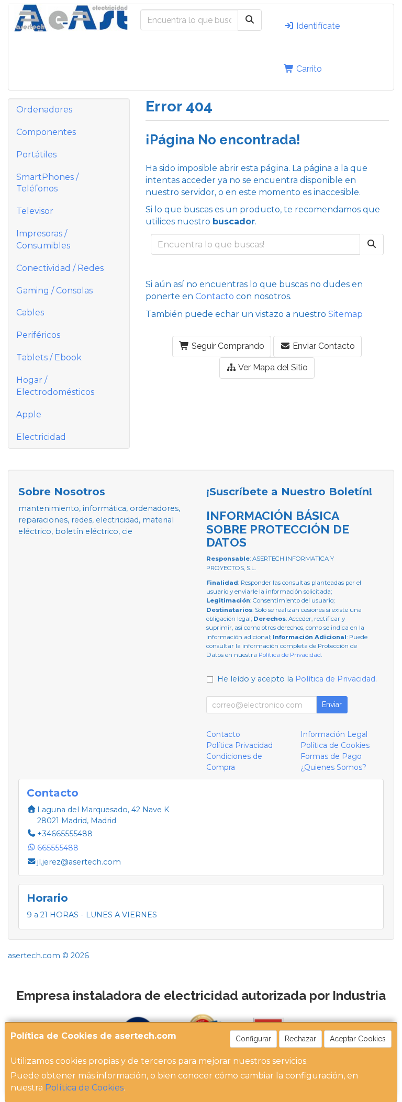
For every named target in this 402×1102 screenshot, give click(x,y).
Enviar (332, 704)
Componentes (46, 132)
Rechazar (300, 1039)
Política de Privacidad (290, 654)
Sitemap (345, 314)
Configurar (253, 1039)
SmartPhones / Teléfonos (47, 183)
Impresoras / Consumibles (43, 240)
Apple (28, 414)
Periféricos (38, 335)
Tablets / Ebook (49, 357)
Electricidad (41, 437)
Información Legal (333, 734)
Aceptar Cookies (358, 1039)
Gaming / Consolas (54, 291)
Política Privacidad (239, 745)
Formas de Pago (331, 756)
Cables (30, 312)
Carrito (308, 69)
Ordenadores (44, 110)
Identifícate (317, 26)
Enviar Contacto (323, 346)
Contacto (214, 296)
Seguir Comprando (226, 346)
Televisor (34, 211)
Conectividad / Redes (60, 268)
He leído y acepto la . (297, 679)
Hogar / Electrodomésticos (55, 386)
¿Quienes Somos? (333, 767)
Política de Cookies (84, 1088)
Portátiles (36, 155)
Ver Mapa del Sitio (272, 367)
